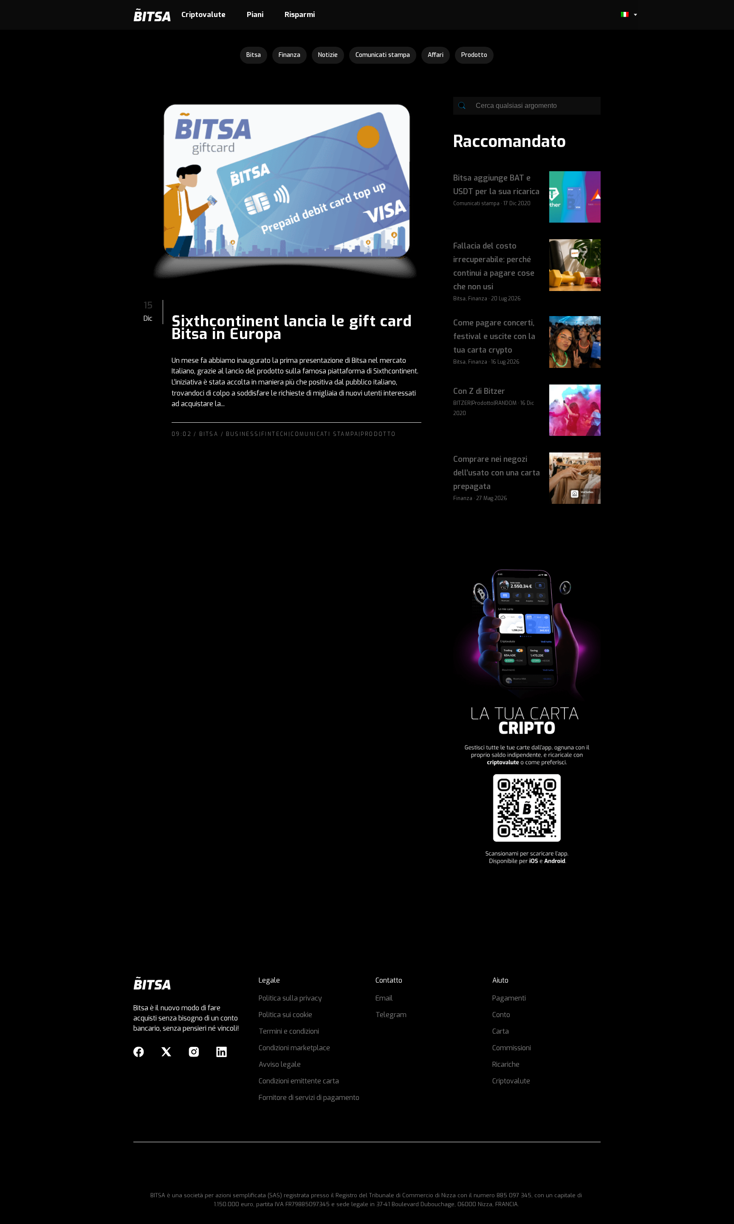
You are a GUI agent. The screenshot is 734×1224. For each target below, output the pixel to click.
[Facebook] (138, 1051)
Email (384, 998)
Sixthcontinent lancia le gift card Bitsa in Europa (292, 327)
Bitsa (253, 55)
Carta (500, 1031)
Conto (501, 1014)
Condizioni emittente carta (299, 1081)
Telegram (391, 1014)
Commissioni (511, 1047)
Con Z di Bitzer (479, 391)
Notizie (328, 55)
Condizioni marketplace (294, 1047)
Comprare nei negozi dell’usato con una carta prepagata (496, 473)
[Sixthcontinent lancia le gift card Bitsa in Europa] (284, 186)
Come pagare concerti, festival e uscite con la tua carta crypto (494, 336)
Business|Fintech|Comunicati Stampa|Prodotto (311, 434)
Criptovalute (511, 1081)
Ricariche (505, 1064)
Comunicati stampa (383, 55)
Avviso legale (280, 1064)
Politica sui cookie (285, 1014)
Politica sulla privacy (290, 998)
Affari (435, 55)
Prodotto (474, 55)
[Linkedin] (221, 1051)
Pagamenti (509, 998)
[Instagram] (194, 1051)
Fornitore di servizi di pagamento (309, 1097)
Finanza (289, 55)
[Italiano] (624, 15)
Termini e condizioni (289, 1031)
